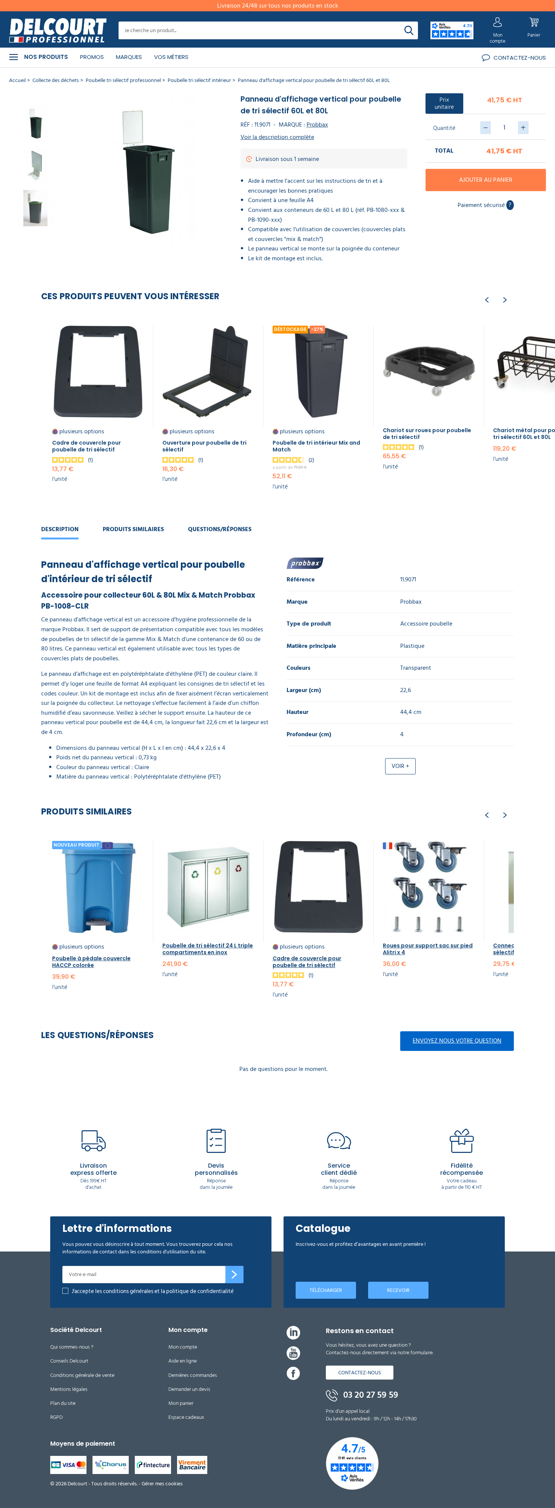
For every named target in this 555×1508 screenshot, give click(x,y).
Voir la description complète (277, 137)
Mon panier (180, 1403)
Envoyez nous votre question (457, 1041)
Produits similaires (133, 529)
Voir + (400, 766)
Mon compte (182, 1347)
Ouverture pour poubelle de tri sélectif (204, 446)
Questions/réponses (219, 529)
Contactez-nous (359, 1372)
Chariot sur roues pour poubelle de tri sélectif (427, 433)
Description (60, 529)
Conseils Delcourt (69, 1361)
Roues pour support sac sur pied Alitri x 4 (428, 949)
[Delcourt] (57, 30)
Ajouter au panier (485, 180)
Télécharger (326, 1290)
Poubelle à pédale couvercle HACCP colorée (91, 962)
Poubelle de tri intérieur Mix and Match (316, 446)
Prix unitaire (444, 103)
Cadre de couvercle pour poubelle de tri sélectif (86, 446)
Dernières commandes (192, 1375)
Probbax (317, 125)
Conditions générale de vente (82, 1375)
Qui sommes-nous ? (71, 1347)
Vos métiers (171, 57)
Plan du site (63, 1403)
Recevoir (398, 1290)
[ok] (234, 1274)
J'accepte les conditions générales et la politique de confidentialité (153, 1291)
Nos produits (46, 57)
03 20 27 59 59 (369, 1395)
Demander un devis (189, 1389)
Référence (301, 579)
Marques (129, 57)
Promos (92, 57)
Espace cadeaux (186, 1417)
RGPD (56, 1417)
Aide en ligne (182, 1361)
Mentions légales (69, 1389)
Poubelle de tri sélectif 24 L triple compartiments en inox (207, 949)
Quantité (444, 128)
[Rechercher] (409, 30)
